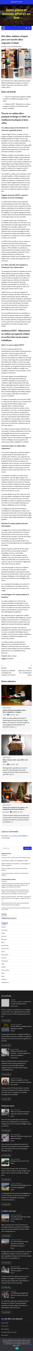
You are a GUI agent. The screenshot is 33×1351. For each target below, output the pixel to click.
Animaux (3, 927)
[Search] (29, 28)
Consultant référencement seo (8, 1332)
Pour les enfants (5, 970)
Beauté (3, 933)
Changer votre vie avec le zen (20, 1161)
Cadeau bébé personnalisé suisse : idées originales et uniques (14, 711)
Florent (4, 714)
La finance (3, 957)
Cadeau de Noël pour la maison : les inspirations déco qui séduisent (15, 808)
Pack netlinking (5, 1329)
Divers (2, 942)
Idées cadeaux (12, 656)
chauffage (14, 419)
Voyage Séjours (5, 982)
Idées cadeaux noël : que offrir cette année (15, 761)
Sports (2, 976)
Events (3, 951)
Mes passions (4, 961)
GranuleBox (10, 658)
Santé (2, 973)
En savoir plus (6, 1020)
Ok (17, 1348)
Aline (20, 46)
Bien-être (3, 936)
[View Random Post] (26, 28)
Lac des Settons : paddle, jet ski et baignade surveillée (14, 860)
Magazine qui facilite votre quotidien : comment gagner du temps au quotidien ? (20, 1053)
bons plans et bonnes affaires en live (16, 14)
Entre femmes (4, 945)
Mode (2, 964)
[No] (30, 1344)
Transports (3, 979)
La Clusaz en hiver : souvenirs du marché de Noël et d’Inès (15, 857)
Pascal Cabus (6, 812)
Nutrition (3, 967)
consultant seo (5, 908)
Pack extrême (4, 1335)
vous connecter (13, 836)
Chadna (3, 903)
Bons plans (4, 939)
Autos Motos (4, 930)
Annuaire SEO (4, 1323)
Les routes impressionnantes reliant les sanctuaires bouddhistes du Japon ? (19, 1244)
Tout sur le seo (5, 1326)
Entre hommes (5, 948)
